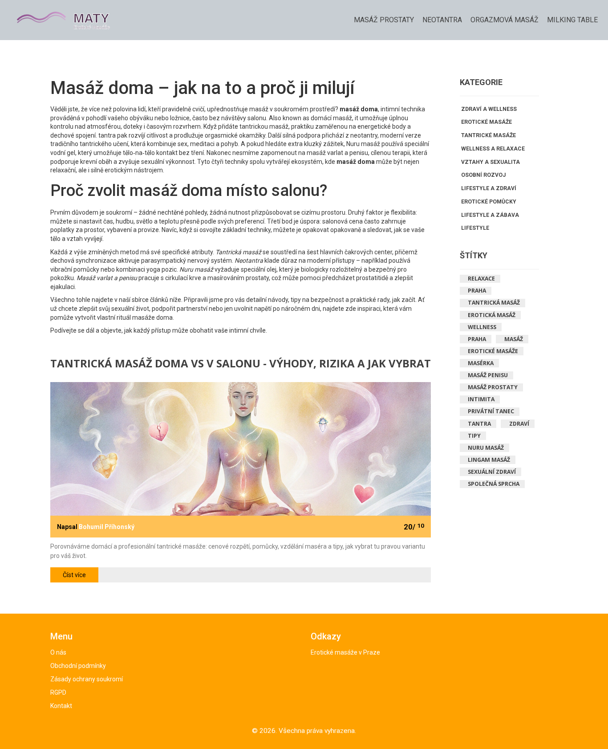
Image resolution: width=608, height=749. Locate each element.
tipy (474, 436)
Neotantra (442, 20)
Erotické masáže (486, 122)
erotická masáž (491, 315)
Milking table (572, 20)
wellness (482, 327)
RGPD (58, 692)
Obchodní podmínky (78, 665)
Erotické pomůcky (488, 202)
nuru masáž (486, 448)
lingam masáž (489, 460)
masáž (513, 339)
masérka (481, 363)
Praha (477, 290)
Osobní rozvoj (483, 175)
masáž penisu (488, 375)
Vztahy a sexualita (490, 162)
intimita (481, 399)
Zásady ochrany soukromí (86, 679)
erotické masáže (493, 351)
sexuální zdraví (492, 472)
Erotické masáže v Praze (345, 652)
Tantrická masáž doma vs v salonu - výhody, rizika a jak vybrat (240, 364)
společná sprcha (493, 484)
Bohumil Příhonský (106, 526)
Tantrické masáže (488, 135)
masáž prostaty (493, 387)
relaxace (481, 278)
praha (477, 339)
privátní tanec (491, 411)
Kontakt (61, 705)
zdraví (519, 423)
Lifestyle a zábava (490, 215)
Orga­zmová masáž (504, 20)
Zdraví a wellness (489, 109)
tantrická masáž (494, 302)
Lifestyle (475, 228)
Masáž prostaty (384, 20)
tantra (479, 423)
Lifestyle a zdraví (488, 188)
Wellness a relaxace (493, 149)
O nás (58, 652)
